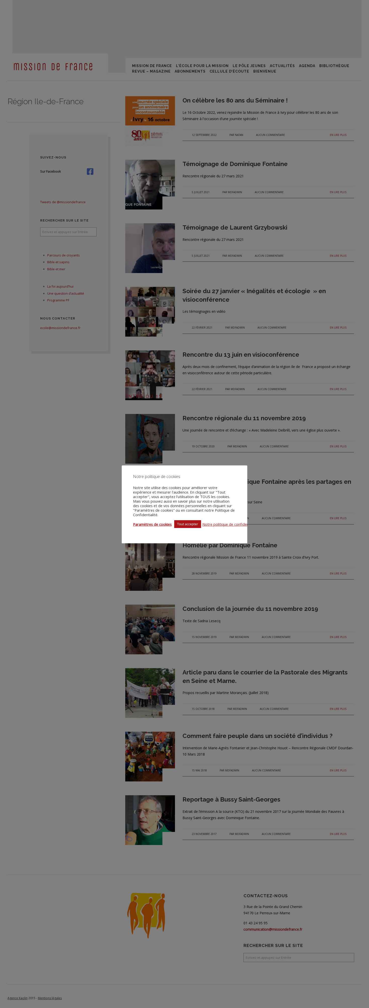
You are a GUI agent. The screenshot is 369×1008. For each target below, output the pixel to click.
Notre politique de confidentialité (230, 524)
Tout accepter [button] (187, 524)
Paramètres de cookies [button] (152, 524)
